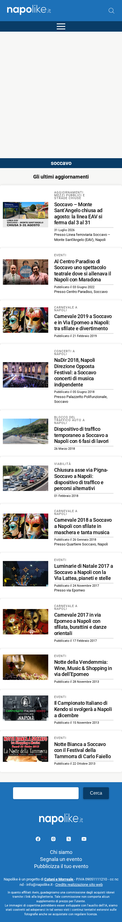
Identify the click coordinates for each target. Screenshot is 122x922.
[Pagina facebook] (38, 840)
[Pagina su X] (69, 840)
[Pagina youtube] (84, 840)
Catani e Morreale (59, 879)
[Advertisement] (61, 92)
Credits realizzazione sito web (79, 884)
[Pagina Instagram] (54, 840)
